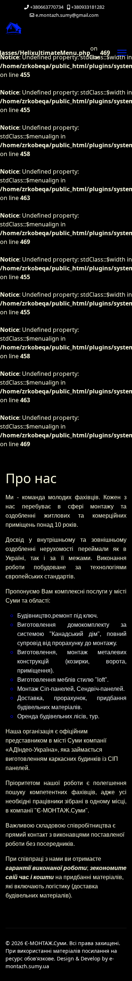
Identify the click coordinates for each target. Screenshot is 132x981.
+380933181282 (87, 7)
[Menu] (121, 53)
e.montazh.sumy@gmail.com (67, 15)
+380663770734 (46, 7)
